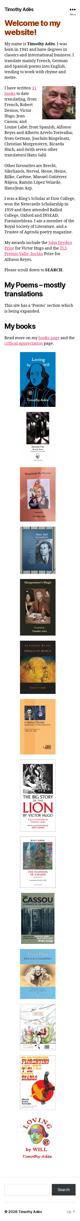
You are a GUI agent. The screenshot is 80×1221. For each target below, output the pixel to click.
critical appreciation (23, 343)
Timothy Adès (19, 9)
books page (49, 338)
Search (64, 1189)
